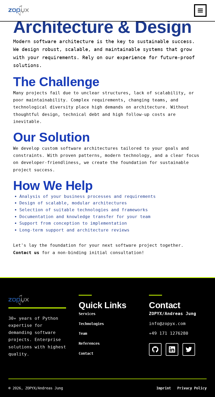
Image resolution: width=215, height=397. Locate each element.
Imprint (163, 388)
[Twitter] (188, 349)
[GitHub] (155, 349)
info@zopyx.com (167, 323)
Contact (86, 353)
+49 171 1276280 (168, 333)
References (89, 343)
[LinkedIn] (172, 349)
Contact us (26, 252)
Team (83, 333)
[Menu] (200, 10)
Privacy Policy (192, 388)
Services (87, 314)
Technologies (91, 324)
